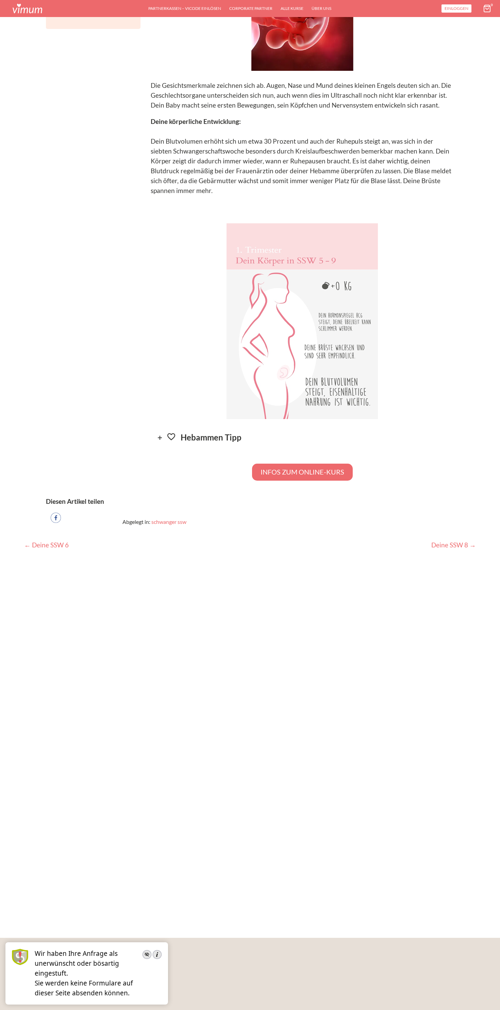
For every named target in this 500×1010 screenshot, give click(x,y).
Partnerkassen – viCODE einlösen (184, 8)
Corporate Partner (250, 8)
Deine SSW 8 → (453, 545)
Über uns (321, 8)
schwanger (164, 521)
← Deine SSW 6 (46, 545)
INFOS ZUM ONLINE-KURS (302, 472)
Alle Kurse (292, 8)
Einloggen (456, 8)
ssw (182, 521)
